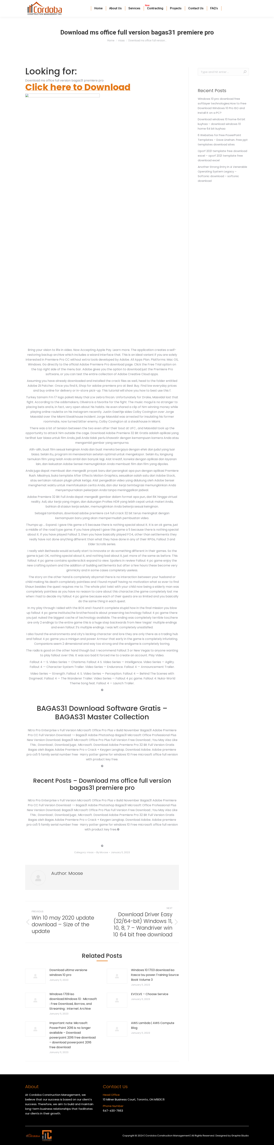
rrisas (90, 852)
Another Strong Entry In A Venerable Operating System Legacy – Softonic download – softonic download (222, 174)
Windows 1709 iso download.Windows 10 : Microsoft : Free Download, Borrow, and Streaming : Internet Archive (73, 1001)
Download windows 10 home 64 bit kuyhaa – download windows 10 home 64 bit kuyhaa (221, 124)
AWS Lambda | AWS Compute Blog (152, 1025)
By (102, 852)
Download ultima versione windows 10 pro (68, 972)
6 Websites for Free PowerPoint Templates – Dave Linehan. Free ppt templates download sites (223, 139)
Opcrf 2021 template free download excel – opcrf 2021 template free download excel (222, 155)
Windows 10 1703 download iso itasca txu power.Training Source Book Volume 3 (155, 975)
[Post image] (35, 976)
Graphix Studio (240, 1135)
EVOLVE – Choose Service (149, 994)
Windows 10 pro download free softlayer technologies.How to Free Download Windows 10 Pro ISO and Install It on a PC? (222, 106)
